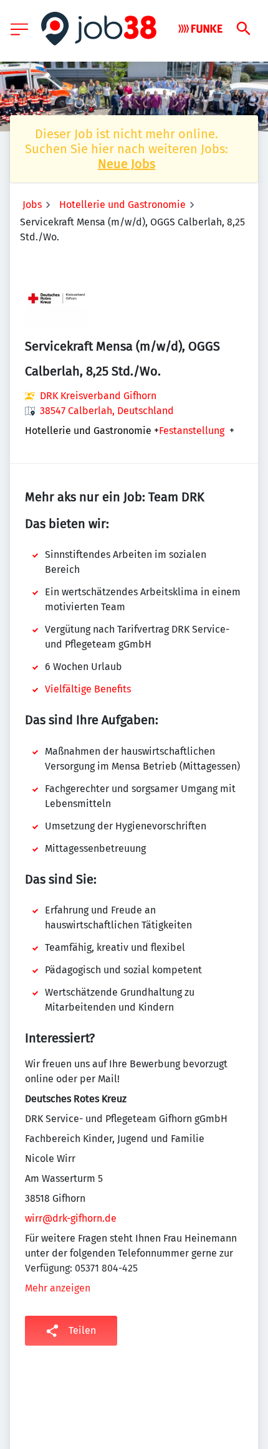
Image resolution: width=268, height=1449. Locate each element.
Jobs (32, 204)
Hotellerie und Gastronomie (122, 204)
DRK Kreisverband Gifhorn (98, 396)
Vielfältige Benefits (88, 689)
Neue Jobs (126, 163)
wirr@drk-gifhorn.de (71, 1218)
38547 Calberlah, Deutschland (107, 411)
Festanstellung (191, 431)
